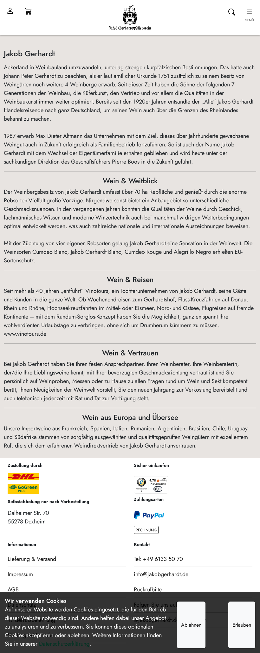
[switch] (157, 489)
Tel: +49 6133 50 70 (158, 559)
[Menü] (164, 480)
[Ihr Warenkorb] (28, 11)
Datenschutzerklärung (64, 644)
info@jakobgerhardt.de (161, 574)
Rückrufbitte (148, 589)
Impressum (20, 574)
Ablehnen (191, 625)
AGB (13, 589)
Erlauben (241, 625)
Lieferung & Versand (32, 559)
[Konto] (10, 11)
